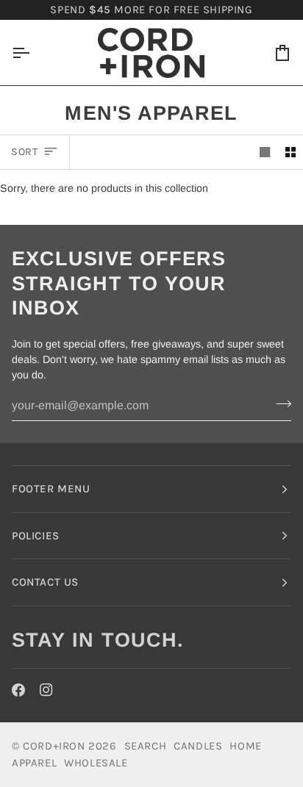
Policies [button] (36, 535)
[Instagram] (46, 690)
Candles (198, 745)
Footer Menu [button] (51, 488)
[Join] (279, 404)
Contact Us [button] (45, 582)
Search (145, 745)
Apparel (34, 762)
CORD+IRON (54, 745)
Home (245, 745)
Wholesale (95, 762)
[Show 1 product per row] (264, 151)
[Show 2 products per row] (290, 151)
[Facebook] (18, 690)
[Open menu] (34, 52)
